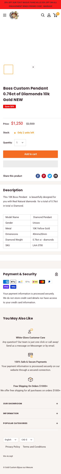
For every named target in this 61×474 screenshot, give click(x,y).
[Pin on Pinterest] (44, 176)
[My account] (49, 15)
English (8, 440)
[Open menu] (4, 15)
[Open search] (43, 15)
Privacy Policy (12, 446)
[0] (55, 15)
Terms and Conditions (34, 446)
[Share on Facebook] (38, 176)
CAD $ (24, 440)
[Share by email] (55, 176)
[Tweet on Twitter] (50, 176)
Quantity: (7, 142)
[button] (30, 163)
